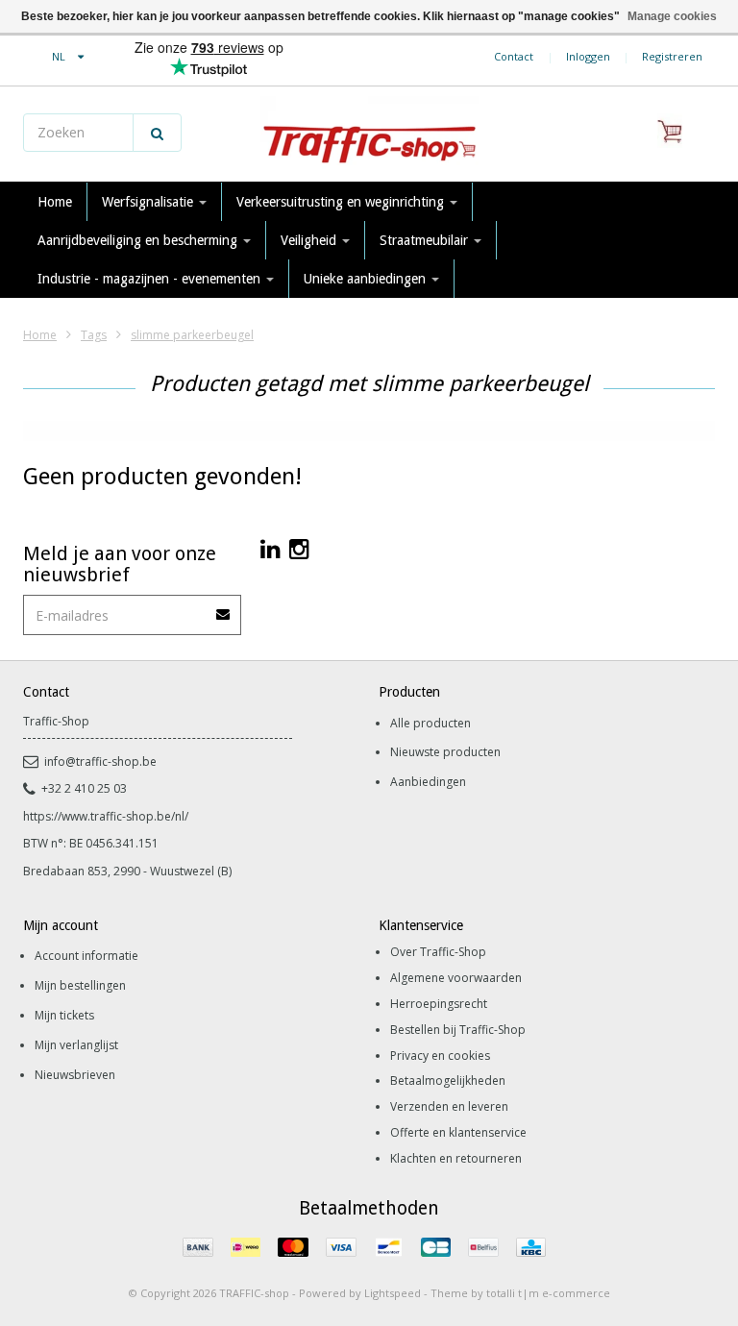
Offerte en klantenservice (458, 1132)
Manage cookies (672, 16)
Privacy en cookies (440, 1055)
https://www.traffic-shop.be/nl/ (105, 816)
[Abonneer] (224, 608)
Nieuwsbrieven (75, 1075)
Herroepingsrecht (438, 1003)
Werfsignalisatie (149, 201)
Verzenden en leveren (449, 1106)
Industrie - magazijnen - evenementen (150, 278)
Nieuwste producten (445, 752)
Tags (94, 335)
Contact (513, 56)
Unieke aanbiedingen (367, 278)
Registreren (672, 56)
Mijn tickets (64, 1015)
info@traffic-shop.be (100, 761)
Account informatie (86, 955)
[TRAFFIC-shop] (369, 134)
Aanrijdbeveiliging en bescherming (139, 240)
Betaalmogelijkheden (447, 1080)
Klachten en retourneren (456, 1158)
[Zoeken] (157, 132)
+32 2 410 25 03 (84, 788)
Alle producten (430, 723)
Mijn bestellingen (80, 985)
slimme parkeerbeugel (192, 335)
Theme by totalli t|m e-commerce (520, 1293)
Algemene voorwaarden (456, 978)
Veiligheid (310, 240)
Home (54, 201)
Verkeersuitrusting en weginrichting (342, 201)
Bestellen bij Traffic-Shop (458, 1029)
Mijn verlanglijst (76, 1045)
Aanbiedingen (428, 782)
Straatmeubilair (426, 240)
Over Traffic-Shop (438, 952)
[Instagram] (299, 548)
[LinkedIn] (270, 548)
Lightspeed (392, 1293)
